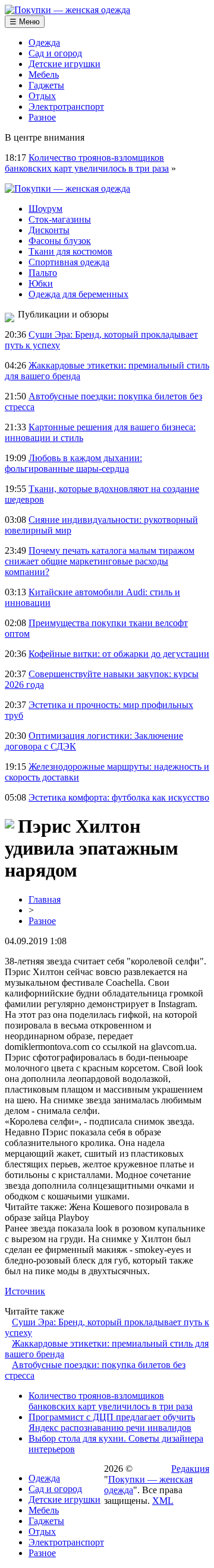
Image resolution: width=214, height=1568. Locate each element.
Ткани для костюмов (70, 251)
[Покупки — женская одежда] (67, 10)
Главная (45, 899)
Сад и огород (55, 53)
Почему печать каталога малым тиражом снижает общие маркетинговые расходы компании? (99, 561)
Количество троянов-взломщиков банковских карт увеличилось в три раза (87, 163)
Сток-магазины (60, 219)
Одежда (44, 42)
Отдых (42, 96)
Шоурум (45, 209)
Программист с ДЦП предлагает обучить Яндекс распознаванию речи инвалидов (112, 1422)
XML (163, 1501)
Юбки (41, 283)
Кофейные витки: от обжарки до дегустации (119, 654)
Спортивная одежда (69, 262)
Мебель (44, 74)
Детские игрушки (64, 64)
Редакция (190, 1469)
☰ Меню (25, 21)
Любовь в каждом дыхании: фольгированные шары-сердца (73, 463)
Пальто (43, 273)
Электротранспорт (66, 106)
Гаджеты (46, 85)
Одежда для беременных (78, 294)
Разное (42, 117)
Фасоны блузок (60, 241)
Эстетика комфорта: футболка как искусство (119, 797)
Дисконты (49, 230)
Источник (25, 1291)
